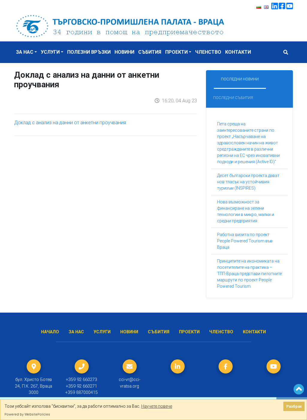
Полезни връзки (89, 52)
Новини (124, 52)
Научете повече (156, 406)
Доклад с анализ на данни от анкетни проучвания (70, 122)
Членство (208, 52)
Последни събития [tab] (233, 97)
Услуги (50, 52)
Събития (149, 52)
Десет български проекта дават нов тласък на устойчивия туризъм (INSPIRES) (248, 182)
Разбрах (294, 406)
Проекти (176, 52)
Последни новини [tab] (240, 79)
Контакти (238, 52)
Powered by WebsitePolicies (27, 414)
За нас (24, 52)
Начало (50, 331)
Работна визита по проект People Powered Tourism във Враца (245, 241)
